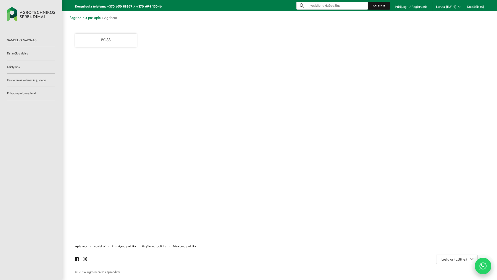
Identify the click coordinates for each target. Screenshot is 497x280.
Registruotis (419, 6)
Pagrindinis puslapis (85, 17)
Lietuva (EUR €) (446, 7)
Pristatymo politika (124, 246)
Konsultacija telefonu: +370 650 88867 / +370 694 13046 (118, 6)
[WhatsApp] (483, 266)
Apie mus (81, 246)
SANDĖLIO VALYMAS (21, 40)
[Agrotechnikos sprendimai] (31, 14)
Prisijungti (401, 6)
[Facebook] (77, 259)
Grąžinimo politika (154, 246)
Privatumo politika (184, 246)
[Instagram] (85, 259)
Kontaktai (100, 246)
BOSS (106, 40)
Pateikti (379, 6)
